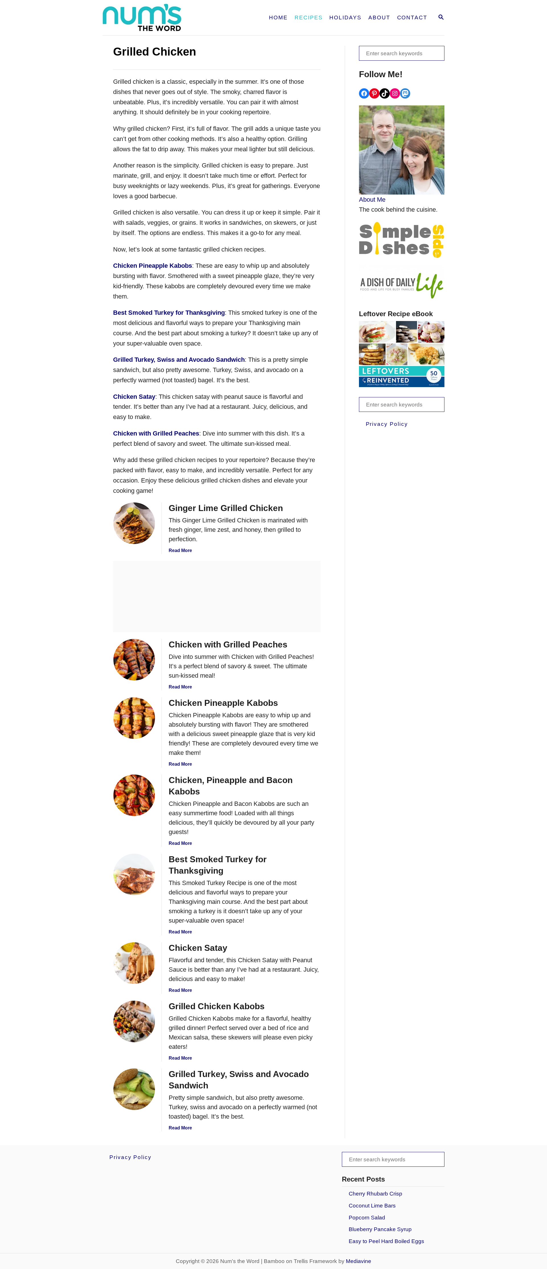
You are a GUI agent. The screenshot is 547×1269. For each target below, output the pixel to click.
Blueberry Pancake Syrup (380, 1229)
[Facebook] (364, 93)
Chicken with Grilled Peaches (228, 644)
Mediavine (358, 1261)
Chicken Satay (198, 948)
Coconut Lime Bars (372, 1206)
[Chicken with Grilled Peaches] (134, 660)
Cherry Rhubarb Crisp (375, 1194)
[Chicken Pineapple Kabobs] (134, 718)
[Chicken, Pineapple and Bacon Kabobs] (134, 795)
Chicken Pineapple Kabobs (223, 703)
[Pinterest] (374, 93)
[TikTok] (384, 93)
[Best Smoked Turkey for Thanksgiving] (134, 874)
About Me (372, 199)
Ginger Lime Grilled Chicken (226, 508)
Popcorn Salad (367, 1218)
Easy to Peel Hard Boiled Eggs (386, 1241)
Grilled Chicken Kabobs (217, 1006)
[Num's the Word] (165, 17)
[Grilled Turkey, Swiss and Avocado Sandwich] (134, 1089)
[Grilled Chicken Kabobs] (134, 1021)
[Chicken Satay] (134, 963)
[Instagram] (395, 93)
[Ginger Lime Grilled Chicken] (134, 523)
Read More (180, 550)
